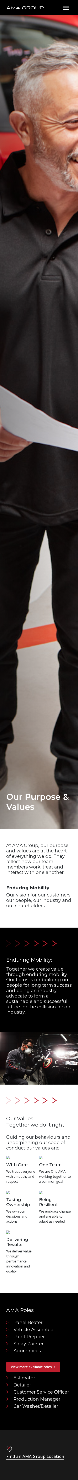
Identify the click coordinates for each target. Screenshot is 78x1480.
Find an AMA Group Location (35, 1456)
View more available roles (32, 1367)
